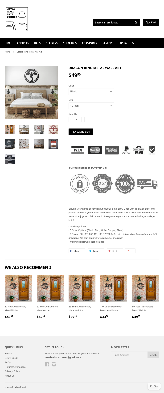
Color (71, 85)
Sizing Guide (11, 357)
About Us (10, 375)
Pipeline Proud (19, 387)
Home (8, 43)
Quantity (73, 114)
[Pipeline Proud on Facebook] (47, 365)
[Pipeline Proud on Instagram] (54, 365)
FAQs (8, 362)
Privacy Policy (12, 371)
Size (71, 99)
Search (8, 353)
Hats (37, 43)
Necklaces (70, 43)
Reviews (108, 43)
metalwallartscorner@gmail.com (63, 357)
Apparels (23, 43)
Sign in (132, 15)
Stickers (51, 43)
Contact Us (126, 43)
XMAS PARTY (89, 43)
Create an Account (150, 15)
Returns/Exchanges (15, 366)
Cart (153, 22)
